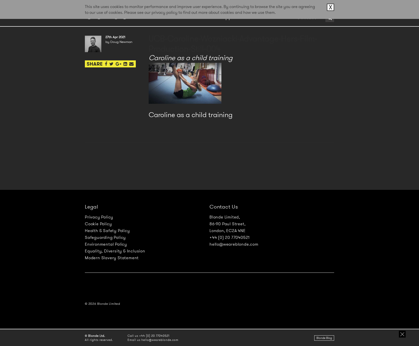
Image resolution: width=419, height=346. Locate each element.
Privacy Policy (99, 217)
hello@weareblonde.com (234, 244)
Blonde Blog (324, 338)
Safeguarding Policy (105, 237)
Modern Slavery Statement (112, 258)
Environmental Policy (106, 244)
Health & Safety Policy (107, 230)
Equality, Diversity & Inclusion (115, 251)
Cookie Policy (98, 224)
